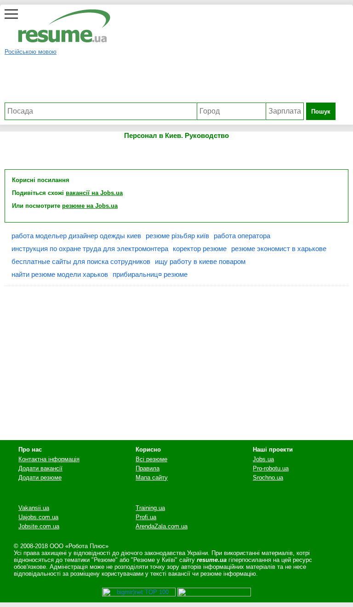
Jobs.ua (263, 459)
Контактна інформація (49, 459)
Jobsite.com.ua (38, 526)
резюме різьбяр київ (177, 236)
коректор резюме (200, 248)
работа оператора (242, 236)
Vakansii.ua (33, 507)
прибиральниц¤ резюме (150, 274)
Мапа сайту (152, 477)
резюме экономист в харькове (278, 248)
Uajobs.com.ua (38, 517)
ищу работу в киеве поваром (200, 261)
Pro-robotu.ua (271, 468)
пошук (320, 111)
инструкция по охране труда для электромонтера (89, 248)
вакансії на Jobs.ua (94, 192)
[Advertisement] (170, 82)
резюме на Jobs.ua (90, 205)
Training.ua (150, 507)
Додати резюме (40, 477)
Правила (147, 468)
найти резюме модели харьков (59, 274)
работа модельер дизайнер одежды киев (76, 236)
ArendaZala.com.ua (162, 526)
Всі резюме (151, 459)
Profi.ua (146, 517)
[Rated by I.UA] (214, 594)
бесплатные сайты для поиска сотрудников (80, 261)
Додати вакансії (40, 468)
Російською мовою (31, 51)
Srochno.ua (268, 477)
